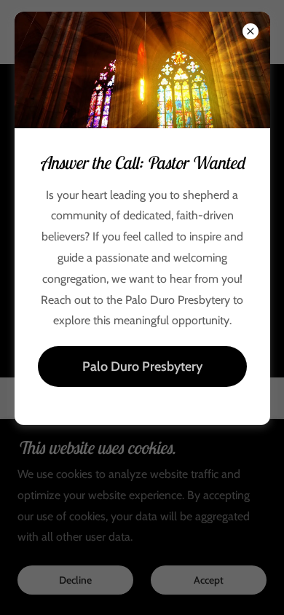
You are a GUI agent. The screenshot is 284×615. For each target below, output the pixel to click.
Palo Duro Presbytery (142, 367)
